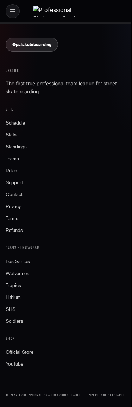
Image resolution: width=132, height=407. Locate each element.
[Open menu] (13, 11)
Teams (12, 158)
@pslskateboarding (31, 44)
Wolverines (17, 273)
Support (14, 182)
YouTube (14, 364)
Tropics (13, 285)
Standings (16, 147)
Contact (14, 194)
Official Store (19, 352)
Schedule (15, 123)
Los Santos (18, 261)
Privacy (13, 206)
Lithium (13, 297)
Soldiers (14, 321)
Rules (11, 170)
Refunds (14, 230)
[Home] (66, 11)
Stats (11, 135)
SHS (10, 309)
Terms (12, 218)
